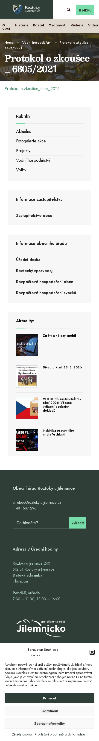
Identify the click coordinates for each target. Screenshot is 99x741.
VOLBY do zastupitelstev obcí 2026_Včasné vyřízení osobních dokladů (62, 405)
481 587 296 (26, 508)
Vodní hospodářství (37, 42)
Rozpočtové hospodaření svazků (46, 292)
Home (9, 42)
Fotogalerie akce (31, 141)
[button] (92, 652)
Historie (22, 25)
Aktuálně (23, 131)
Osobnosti (58, 25)
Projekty (23, 151)
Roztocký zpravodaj (34, 270)
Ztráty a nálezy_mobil (59, 335)
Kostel (38, 25)
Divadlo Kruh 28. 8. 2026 (62, 367)
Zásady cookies (22, 734)
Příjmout (49, 698)
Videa (93, 25)
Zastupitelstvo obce (34, 215)
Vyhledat (77, 522)
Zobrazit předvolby (49, 723)
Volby (21, 170)
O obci (6, 27)
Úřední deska (28, 259)
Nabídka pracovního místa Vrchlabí (58, 432)
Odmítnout (49, 710)
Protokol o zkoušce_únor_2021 (32, 89)
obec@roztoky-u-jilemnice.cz (39, 502)
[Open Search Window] (68, 9)
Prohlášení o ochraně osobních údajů (60, 734)
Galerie (77, 25)
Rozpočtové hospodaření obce (44, 281)
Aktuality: (25, 321)
